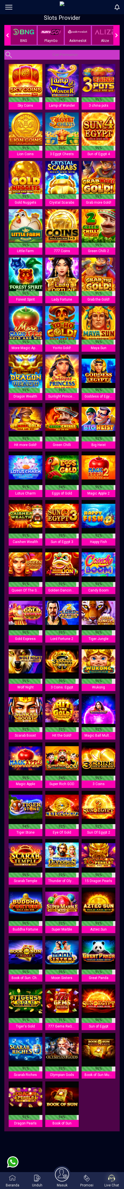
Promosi (86, 1185)
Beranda (12, 1185)
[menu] (9, 7)
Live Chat (111, 1185)
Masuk (62, 1185)
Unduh (37, 1185)
